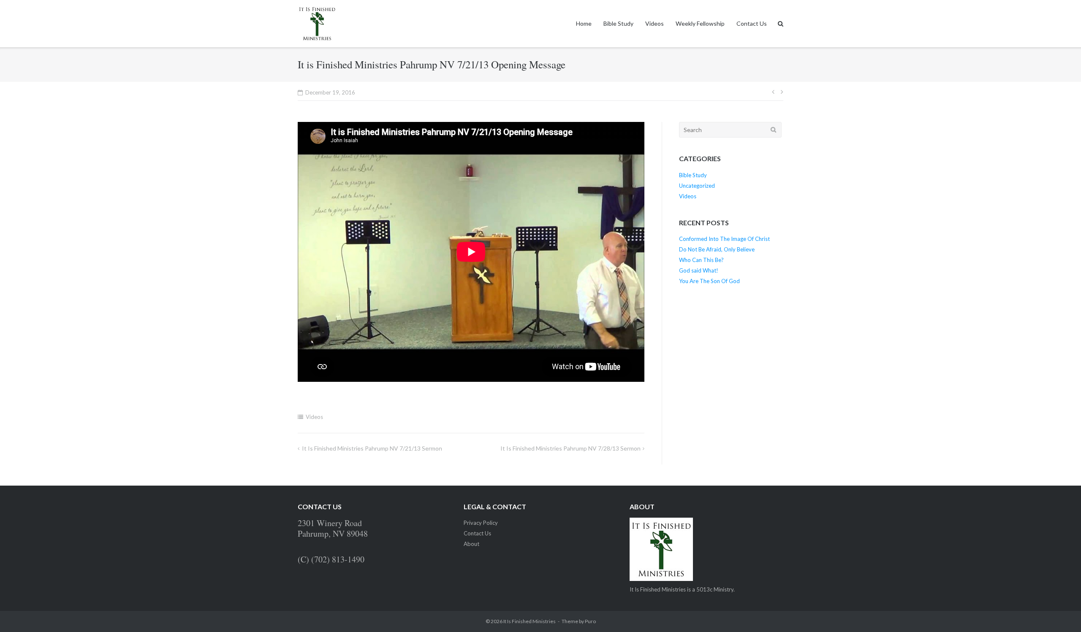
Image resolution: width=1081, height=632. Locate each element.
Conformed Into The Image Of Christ (724, 238)
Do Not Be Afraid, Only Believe (717, 249)
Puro (590, 621)
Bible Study (618, 23)
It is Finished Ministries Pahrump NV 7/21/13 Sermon (372, 448)
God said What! (698, 270)
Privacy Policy (481, 522)
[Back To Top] (1060, 611)
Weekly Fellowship (700, 23)
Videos (654, 23)
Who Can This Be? (701, 260)
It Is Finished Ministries (529, 621)
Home (584, 23)
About (471, 543)
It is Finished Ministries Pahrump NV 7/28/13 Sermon (570, 448)
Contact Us (751, 23)
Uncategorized (697, 185)
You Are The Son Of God (709, 281)
